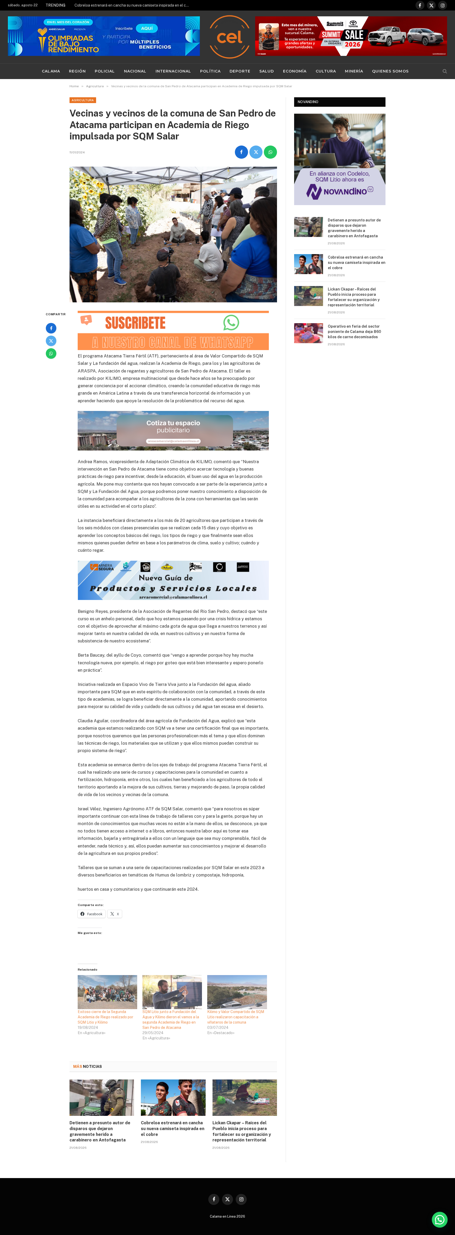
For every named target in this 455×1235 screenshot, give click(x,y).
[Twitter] (51, 341)
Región (77, 71)
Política (210, 71)
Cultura (326, 71)
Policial (105, 71)
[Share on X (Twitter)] (256, 152)
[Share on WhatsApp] (270, 152)
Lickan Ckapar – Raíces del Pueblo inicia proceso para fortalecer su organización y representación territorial (241, 1131)
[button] (440, 1220)
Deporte (240, 71)
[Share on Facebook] (241, 152)
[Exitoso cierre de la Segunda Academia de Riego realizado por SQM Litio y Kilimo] (107, 992)
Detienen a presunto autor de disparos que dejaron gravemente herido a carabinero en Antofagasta (100, 1131)
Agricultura (83, 100)
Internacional (173, 71)
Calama (51, 71)
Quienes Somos (390, 71)
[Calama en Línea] (229, 37)
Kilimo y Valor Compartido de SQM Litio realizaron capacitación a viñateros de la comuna (235, 1017)
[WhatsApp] (51, 353)
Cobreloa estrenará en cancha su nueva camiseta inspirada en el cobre (134, 5)
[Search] (444, 71)
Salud (266, 71)
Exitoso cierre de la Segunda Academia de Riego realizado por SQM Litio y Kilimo (105, 1017)
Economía (295, 71)
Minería (354, 71)
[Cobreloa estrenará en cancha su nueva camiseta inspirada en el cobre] (173, 1097)
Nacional (135, 71)
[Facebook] (51, 328)
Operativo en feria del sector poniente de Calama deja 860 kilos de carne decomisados (354, 331)
